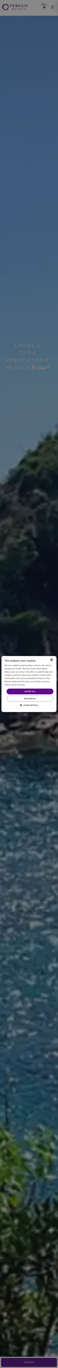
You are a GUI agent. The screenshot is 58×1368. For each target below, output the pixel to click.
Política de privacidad (15, 685)
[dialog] (28, 684)
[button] (29, 705)
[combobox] (51, 659)
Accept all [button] (29, 691)
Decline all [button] (30, 698)
